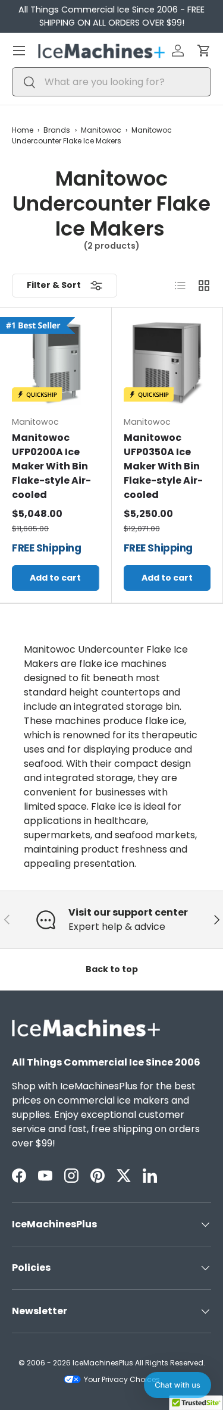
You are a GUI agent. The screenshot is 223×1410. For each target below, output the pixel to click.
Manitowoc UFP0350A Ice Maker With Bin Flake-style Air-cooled (163, 466)
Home (22, 130)
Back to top (112, 969)
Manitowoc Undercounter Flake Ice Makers (92, 135)
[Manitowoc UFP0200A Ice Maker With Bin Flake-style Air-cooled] (55, 363)
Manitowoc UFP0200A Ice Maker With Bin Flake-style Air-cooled (51, 466)
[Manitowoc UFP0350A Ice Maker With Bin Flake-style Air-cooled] (167, 363)
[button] (204, 50)
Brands (56, 130)
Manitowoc (101, 130)
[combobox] (111, 81)
